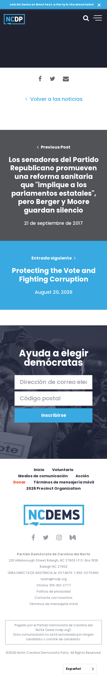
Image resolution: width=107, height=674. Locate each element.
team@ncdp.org (54, 579)
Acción (82, 476)
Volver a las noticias (56, 99)
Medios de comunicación (43, 476)
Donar (19, 482)
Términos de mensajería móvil (64, 482)
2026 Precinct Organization (53, 488)
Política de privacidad (54, 591)
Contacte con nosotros (53, 597)
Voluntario (62, 469)
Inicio (39, 469)
